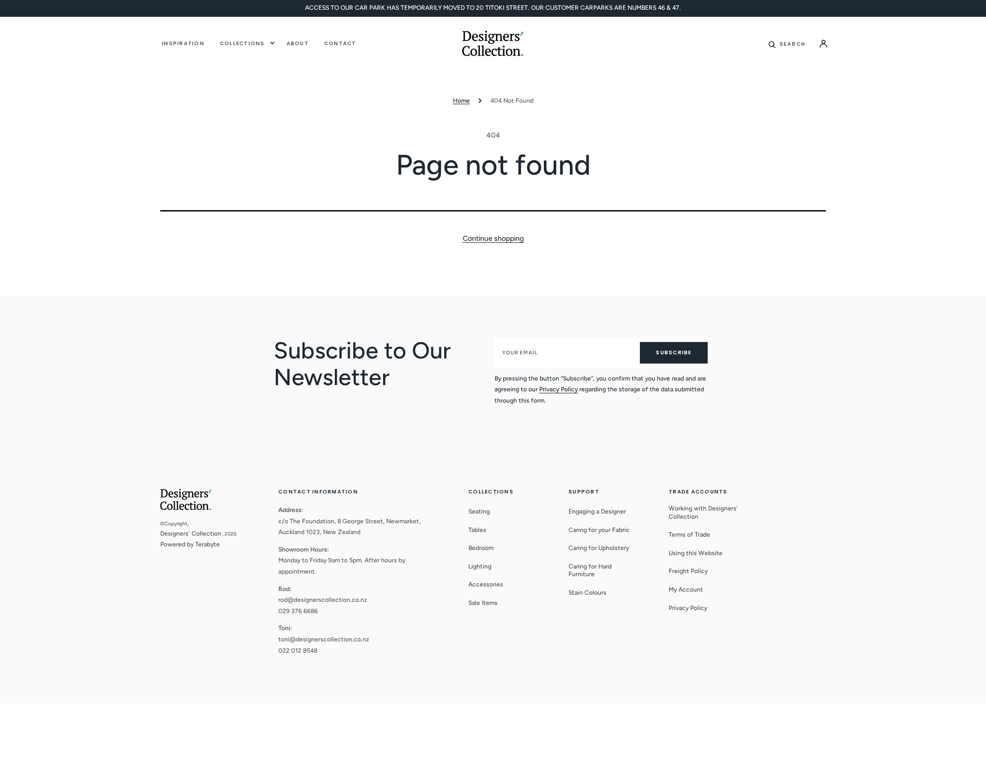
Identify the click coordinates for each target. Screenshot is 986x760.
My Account (686, 589)
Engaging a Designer (597, 511)
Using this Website (696, 553)
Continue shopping (493, 238)
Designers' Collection (190, 533)
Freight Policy (688, 571)
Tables (477, 530)
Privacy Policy (558, 389)
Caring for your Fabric (599, 530)
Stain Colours (587, 592)
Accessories (485, 584)
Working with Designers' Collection (703, 512)
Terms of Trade (689, 534)
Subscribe (673, 352)
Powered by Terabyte (190, 544)
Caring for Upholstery (598, 548)
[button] (787, 43)
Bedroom (481, 548)
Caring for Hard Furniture (590, 570)
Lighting (479, 566)
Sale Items (483, 602)
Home (461, 100)
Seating (479, 511)
